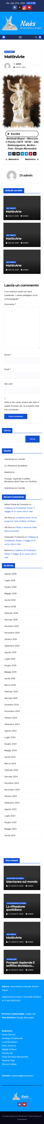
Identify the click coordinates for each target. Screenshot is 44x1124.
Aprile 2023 (9, 835)
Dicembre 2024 (11, 704)
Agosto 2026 (10, 574)
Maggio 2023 (10, 829)
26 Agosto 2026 (16, 970)
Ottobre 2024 (10, 717)
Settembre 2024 (12, 724)
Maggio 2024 (10, 750)
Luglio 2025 (9, 659)
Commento (10, 304)
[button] (36, 37)
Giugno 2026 (10, 587)
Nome (8, 354)
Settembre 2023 (12, 802)
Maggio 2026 (10, 593)
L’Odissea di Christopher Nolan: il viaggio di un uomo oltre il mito (21, 540)
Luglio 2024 (10, 737)
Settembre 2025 (12, 646)
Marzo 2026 (10, 606)
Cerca (7, 430)
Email (7, 369)
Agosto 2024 (10, 731)
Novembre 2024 (12, 711)
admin (18, 64)
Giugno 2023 (10, 822)
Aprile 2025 (9, 678)
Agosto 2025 (10, 652)
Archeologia (11, 959)
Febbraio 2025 (11, 691)
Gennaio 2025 (10, 698)
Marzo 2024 (10, 763)
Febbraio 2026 (11, 613)
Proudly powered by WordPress (15, 1116)
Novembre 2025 (12, 632)
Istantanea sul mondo (14, 459)
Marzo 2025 (10, 685)
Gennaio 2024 (11, 776)
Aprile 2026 (9, 600)
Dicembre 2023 (11, 783)
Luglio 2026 (9, 580)
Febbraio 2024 (11, 770)
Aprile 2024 (10, 757)
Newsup (36, 1116)
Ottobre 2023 (10, 796)
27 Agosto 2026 (16, 886)
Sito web (8, 384)
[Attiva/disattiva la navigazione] (20, 37)
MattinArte (9, 52)
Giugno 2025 (10, 665)
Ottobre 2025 (10, 639)
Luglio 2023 (9, 816)
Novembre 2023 (12, 789)
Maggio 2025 (10, 672)
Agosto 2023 (10, 809)
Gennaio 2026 (11, 619)
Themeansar (22, 1119)
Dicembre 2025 (11, 626)
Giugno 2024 (10, 744)
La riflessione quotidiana (15, 465)
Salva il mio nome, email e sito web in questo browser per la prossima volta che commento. (21, 406)
